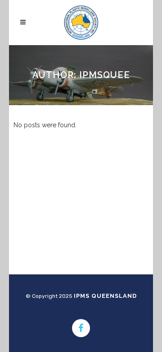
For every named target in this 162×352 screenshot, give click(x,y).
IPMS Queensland (105, 295)
